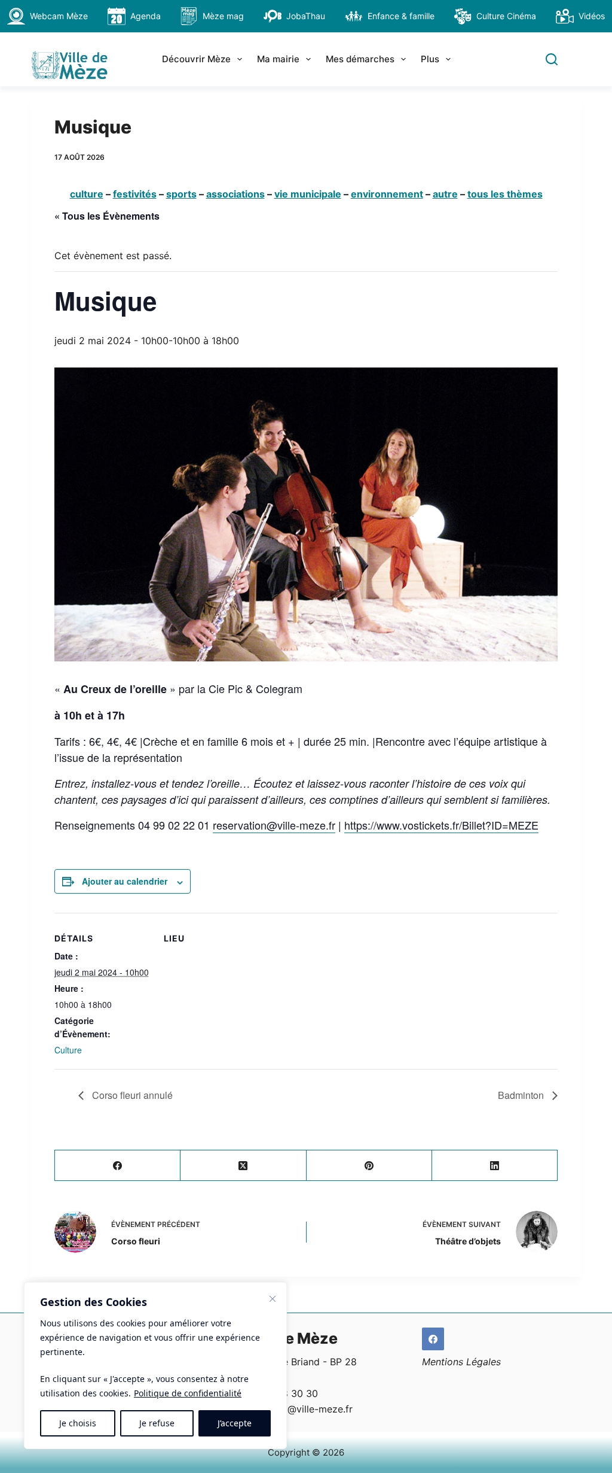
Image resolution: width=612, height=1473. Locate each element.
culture (86, 194)
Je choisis (77, 1423)
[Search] (552, 59)
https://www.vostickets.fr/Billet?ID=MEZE (441, 825)
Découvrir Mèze (196, 59)
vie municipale (307, 194)
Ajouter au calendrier (124, 881)
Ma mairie (278, 59)
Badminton (522, 1095)
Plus (430, 59)
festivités (135, 194)
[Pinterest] (369, 1165)
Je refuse (157, 1423)
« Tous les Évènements (107, 216)
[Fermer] (272, 1299)
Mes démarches (360, 59)
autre (445, 194)
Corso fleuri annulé (131, 1095)
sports (181, 194)
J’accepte (235, 1423)
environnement (387, 194)
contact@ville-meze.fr (303, 1409)
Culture (68, 1050)
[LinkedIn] (495, 1165)
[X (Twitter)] (243, 1165)
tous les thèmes (505, 194)
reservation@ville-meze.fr (274, 825)
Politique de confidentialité (187, 1393)
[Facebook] (117, 1165)
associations (235, 194)
